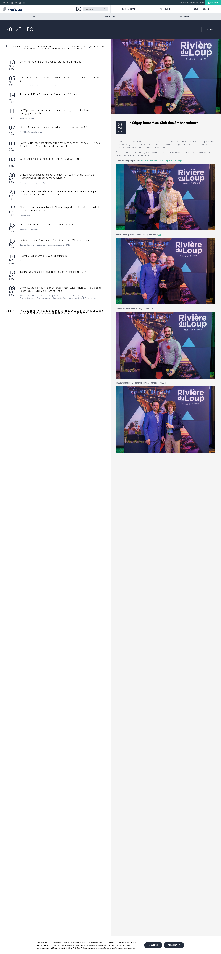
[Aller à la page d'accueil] (12, 9)
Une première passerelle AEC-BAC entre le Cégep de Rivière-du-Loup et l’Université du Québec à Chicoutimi (58, 193)
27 (81, 46)
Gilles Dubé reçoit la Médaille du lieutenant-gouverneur (50, 158)
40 (37, 48)
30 (91, 46)
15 (44, 46)
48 (62, 48)
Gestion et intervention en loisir (65, 296)
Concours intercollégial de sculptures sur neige (160, 160)
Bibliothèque (184, 16)
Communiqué (63, 86)
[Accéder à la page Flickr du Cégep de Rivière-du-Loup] (16, 3)
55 (84, 48)
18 (53, 46)
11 (31, 46)
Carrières (36, 16)
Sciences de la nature (34, 132)
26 (78, 46)
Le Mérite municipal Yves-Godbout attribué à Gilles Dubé (50, 61)
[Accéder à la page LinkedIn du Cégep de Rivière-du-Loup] (12, 3)
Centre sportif (110, 16)
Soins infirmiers (46, 296)
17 (50, 46)
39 (34, 48)
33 (100, 46)
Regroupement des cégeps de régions (34, 183)
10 (28, 46)
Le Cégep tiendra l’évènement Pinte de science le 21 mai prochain (55, 239)
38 (31, 48)
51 (71, 48)
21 (62, 46)
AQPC (22, 132)
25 (75, 46)
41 (40, 48)
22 (66, 46)
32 (97, 46)
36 (24, 48)
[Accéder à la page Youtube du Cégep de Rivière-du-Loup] (4, 3)
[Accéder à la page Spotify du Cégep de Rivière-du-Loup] (24, 3)
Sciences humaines (44, 298)
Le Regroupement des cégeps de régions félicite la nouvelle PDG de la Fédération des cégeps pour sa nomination (57, 176)
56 (87, 48)
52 (75, 48)
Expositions (24, 86)
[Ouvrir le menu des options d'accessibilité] (78, 9)
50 (68, 48)
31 (94, 46)
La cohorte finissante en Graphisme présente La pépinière (50, 223)
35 (21, 48)
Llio (159, 234)
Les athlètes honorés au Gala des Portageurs (43, 255)
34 (103, 46)
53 (78, 48)
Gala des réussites (59, 298)
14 (41, 46)
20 (59, 46)
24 (72, 46)
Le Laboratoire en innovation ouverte (43, 86)
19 (56, 46)
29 (88, 46)
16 (47, 46)
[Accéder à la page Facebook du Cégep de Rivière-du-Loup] (8, 3)
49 (65, 48)
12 (34, 46)
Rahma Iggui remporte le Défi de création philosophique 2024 (53, 271)
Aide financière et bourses (29, 296)
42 (43, 48)
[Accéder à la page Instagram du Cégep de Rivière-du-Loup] (20, 3)
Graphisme (24, 229)
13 (37, 46)
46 (56, 48)
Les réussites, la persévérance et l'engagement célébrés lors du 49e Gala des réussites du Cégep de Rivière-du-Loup (60, 289)
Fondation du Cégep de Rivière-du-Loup (82, 298)
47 (59, 48)
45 (53, 48)
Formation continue (27, 118)
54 (81, 48)
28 (84, 46)
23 (69, 46)
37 (28, 48)
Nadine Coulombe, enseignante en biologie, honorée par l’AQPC (54, 126)
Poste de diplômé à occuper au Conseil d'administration (49, 94)
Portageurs (24, 261)
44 (49, 48)
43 (46, 48)
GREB (68, 245)
